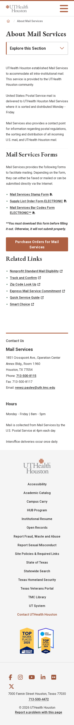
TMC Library (37, 597)
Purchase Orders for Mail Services (37, 244)
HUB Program (37, 510)
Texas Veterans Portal (37, 588)
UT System (37, 606)
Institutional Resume (37, 519)
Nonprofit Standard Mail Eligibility (34, 271)
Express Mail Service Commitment (35, 291)
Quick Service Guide (25, 297)
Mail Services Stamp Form (29, 194)
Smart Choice (20, 304)
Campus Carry (37, 501)
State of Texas (37, 562)
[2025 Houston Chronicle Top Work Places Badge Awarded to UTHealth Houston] (28, 640)
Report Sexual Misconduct (37, 545)
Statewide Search (37, 571)
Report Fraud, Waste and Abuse (37, 536)
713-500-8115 (26, 376)
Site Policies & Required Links (37, 554)
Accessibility (37, 484)
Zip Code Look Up (23, 284)
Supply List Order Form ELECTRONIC (36, 201)
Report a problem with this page (38, 712)
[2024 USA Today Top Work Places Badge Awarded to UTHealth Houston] (47, 640)
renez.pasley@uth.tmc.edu (35, 388)
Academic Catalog (37, 493)
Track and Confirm (23, 278)
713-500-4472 (39, 699)
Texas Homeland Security (37, 580)
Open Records (37, 527)
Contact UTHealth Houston (37, 614)
